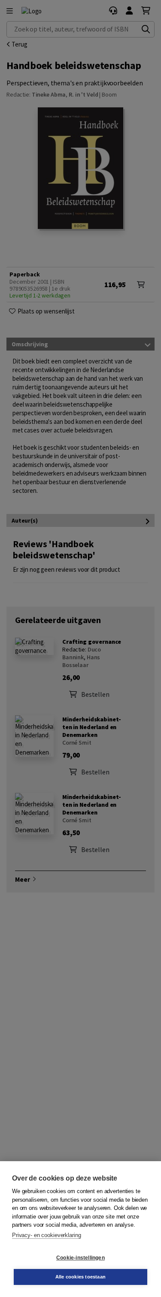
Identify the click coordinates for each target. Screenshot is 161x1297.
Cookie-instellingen (80, 1258)
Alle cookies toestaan (80, 1276)
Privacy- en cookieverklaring (46, 1235)
